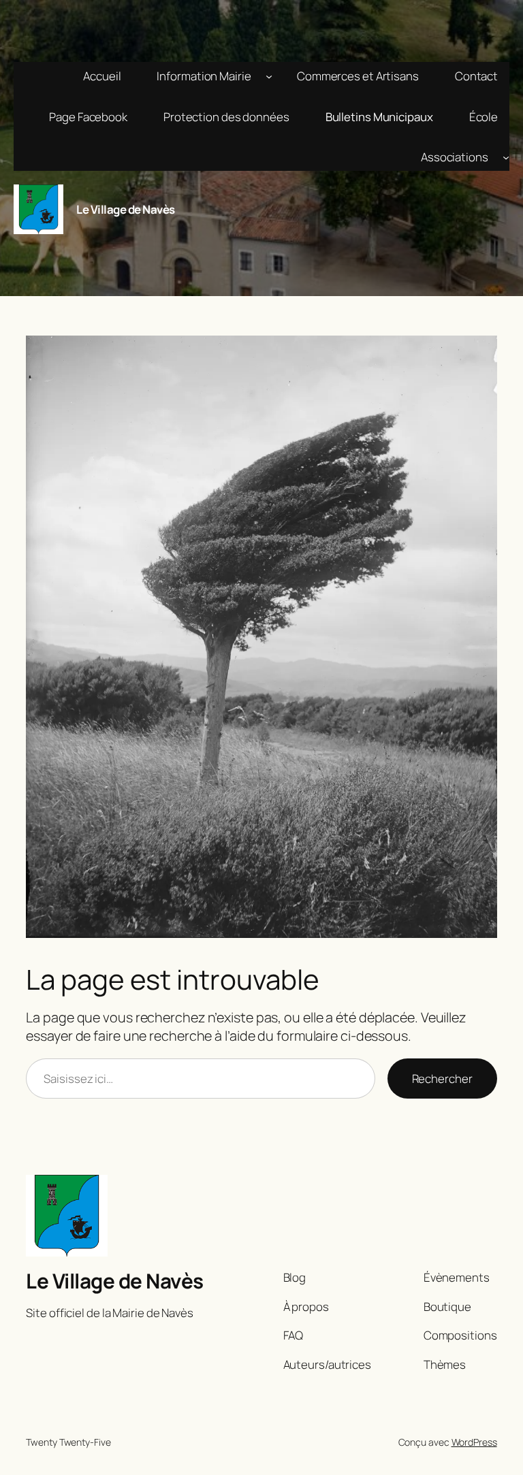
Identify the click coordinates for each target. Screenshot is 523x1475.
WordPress (474, 1442)
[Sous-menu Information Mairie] (269, 76)
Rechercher (442, 1078)
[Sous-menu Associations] (506, 157)
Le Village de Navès (125, 209)
